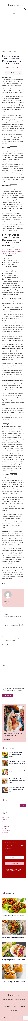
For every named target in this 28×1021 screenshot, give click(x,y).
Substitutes (5, 832)
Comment (5, 644)
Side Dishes (5, 830)
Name (4, 665)
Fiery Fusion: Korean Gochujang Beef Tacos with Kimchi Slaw (13, 960)
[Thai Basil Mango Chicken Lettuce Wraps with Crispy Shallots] (5, 755)
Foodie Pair (14, 4)
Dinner (15, 67)
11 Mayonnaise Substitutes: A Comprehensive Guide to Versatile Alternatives (12, 251)
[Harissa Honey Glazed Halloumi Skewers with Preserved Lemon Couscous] (5, 763)
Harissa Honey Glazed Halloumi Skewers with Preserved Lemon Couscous (17, 763)
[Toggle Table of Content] (18, 73)
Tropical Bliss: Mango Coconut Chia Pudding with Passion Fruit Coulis (17, 780)
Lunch (3, 823)
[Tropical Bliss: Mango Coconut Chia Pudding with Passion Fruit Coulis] (5, 781)
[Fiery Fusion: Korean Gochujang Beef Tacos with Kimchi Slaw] (5, 772)
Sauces (4, 828)
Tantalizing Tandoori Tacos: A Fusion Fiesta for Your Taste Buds (16, 789)
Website (4, 680)
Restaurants (5, 826)
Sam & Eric (6, 67)
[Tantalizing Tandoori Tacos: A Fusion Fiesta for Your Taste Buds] (5, 790)
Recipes (19, 67)
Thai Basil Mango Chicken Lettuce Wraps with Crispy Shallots (15, 754)
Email (4, 673)
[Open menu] (14, 13)
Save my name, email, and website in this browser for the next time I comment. (14, 689)
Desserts (4, 819)
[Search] (23, 805)
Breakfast (4, 817)
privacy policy (10, 870)
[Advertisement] (14, 31)
